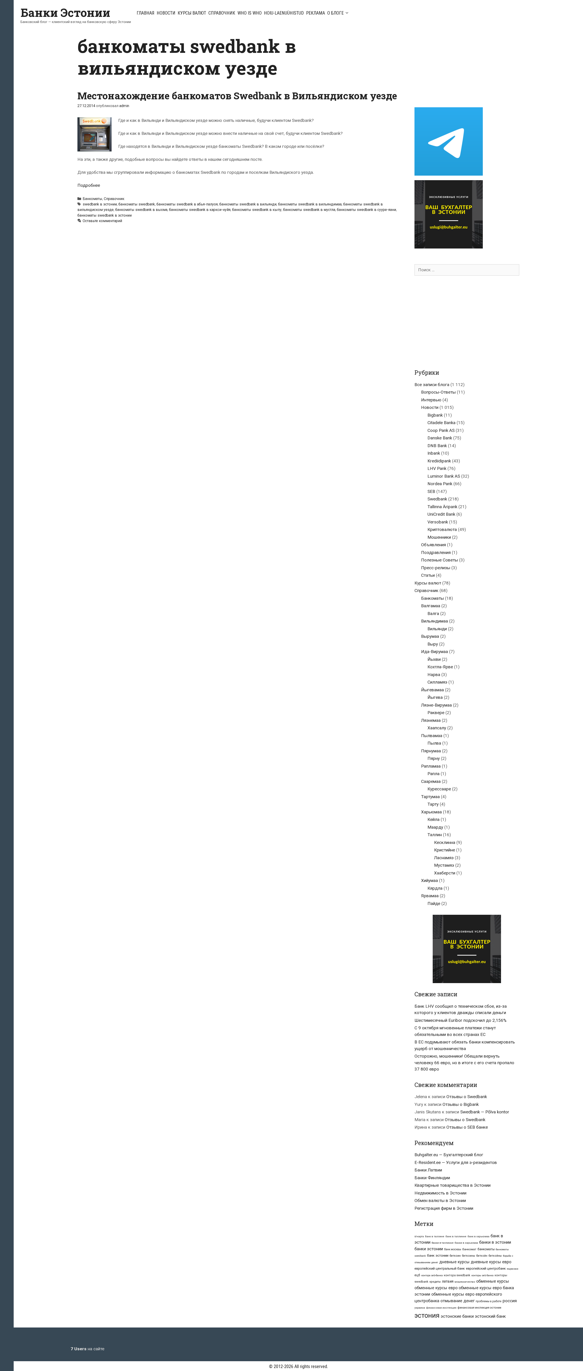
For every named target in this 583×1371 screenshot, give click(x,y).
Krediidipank (439, 461)
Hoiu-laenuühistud (284, 13)
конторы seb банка (482, 1275)
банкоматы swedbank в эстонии (104, 215)
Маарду (435, 827)
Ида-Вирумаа (434, 651)
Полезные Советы (439, 560)
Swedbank (437, 499)
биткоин (455, 1255)
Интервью (431, 399)
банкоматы (486, 1249)
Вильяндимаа (434, 621)
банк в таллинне (455, 1236)
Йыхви (434, 659)
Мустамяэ (444, 865)
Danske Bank (439, 438)
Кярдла (434, 888)
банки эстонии (428, 1248)
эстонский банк (490, 1316)
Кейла (433, 819)
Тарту (433, 804)
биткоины (468, 1255)
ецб (417, 1275)
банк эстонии (437, 1255)
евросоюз (512, 1268)
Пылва (434, 743)
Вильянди (437, 628)
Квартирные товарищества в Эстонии (452, 1185)
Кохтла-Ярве (440, 666)
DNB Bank (437, 445)
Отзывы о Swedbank (466, 1096)
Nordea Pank (439, 483)
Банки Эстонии (65, 12)
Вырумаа (430, 636)
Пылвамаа (431, 735)
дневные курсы (454, 1261)
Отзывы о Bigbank (460, 1104)
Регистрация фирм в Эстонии (443, 1208)
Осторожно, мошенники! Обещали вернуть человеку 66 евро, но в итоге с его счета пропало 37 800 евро (464, 1062)
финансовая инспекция (441, 1307)
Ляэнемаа (431, 720)
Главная (145, 13)
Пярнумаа (431, 750)
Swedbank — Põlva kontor (484, 1112)
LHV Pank (436, 468)
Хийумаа (429, 880)
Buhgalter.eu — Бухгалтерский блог (448, 1154)
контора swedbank (457, 1275)
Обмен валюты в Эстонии (440, 1200)
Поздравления (436, 552)
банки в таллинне (442, 1242)
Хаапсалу (436, 727)
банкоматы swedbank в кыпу (256, 210)
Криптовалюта (442, 529)
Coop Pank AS (441, 430)
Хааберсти (444, 873)
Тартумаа (430, 796)
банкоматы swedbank (136, 204)
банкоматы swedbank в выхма (141, 210)
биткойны (495, 1255)
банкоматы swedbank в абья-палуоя (187, 204)
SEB (431, 491)
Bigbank (435, 415)
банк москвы (452, 1249)
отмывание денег (457, 1300)
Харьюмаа (431, 812)
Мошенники (439, 537)
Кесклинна (444, 842)
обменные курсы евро (436, 1287)
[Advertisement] (452, 67)
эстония (427, 1315)
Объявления (433, 544)
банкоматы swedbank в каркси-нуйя (199, 210)
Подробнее (88, 185)
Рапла (433, 773)
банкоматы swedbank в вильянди (247, 204)
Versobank (437, 522)
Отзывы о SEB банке (467, 1127)
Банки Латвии (428, 1170)
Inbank (433, 453)
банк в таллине (434, 1236)
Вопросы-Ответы (438, 392)
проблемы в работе (488, 1301)
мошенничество (465, 1281)
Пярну (433, 758)
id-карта (419, 1236)
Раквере (435, 712)
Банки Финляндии (432, 1177)
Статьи (428, 575)
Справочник (221, 13)
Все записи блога (431, 384)
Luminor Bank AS (443, 476)
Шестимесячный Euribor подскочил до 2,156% (460, 1020)
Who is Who (250, 13)
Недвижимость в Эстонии (440, 1193)
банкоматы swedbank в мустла (309, 210)
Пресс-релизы (435, 567)
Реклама (315, 13)
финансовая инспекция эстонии (479, 1307)
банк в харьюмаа (478, 1236)
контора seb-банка (432, 1275)
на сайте (87, 1348)
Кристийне (444, 850)
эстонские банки (457, 1316)
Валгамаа (430, 605)
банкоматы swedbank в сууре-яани (366, 210)
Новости (166, 13)
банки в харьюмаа (466, 1242)
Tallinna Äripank (442, 506)
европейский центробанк (486, 1268)
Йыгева (435, 697)
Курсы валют (192, 13)
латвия (447, 1281)
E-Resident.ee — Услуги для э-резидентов (455, 1162)
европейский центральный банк (439, 1268)
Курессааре (439, 789)
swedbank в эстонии (100, 204)
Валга (433, 613)
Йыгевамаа (432, 689)
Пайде (433, 903)
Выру (432, 644)
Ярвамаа (430, 895)
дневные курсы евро (491, 1261)
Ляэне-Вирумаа (436, 705)
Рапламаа (431, 766)
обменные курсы (492, 1281)
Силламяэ (437, 682)
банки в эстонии (495, 1242)
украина (419, 1307)
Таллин (434, 834)
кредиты (435, 1281)
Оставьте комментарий (102, 221)
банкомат (469, 1249)
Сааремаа (431, 781)
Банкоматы (92, 199)
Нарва (433, 674)
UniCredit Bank (441, 514)
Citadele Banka (441, 422)
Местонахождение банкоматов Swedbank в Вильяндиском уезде (237, 95)
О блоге (335, 13)
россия (510, 1300)
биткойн (481, 1255)
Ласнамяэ (444, 857)
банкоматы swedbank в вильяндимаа (310, 204)
